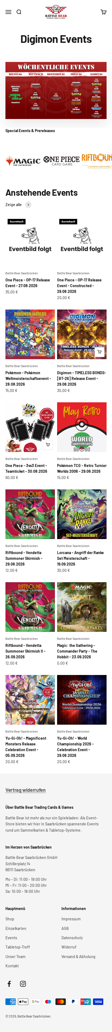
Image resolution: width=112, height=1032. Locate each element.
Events (11, 937)
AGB (65, 928)
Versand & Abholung (78, 956)
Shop (9, 919)
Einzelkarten (15, 928)
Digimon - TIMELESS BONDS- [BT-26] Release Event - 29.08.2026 (81, 378)
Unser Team (15, 956)
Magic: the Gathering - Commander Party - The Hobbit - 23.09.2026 (77, 651)
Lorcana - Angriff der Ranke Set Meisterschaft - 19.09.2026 (80, 558)
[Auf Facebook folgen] (9, 984)
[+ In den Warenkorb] (99, 352)
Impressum (71, 919)
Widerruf (68, 947)
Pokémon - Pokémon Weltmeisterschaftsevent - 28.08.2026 (28, 378)
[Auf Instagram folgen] (23, 984)
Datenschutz (72, 937)
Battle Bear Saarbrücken (21, 273)
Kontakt (12, 965)
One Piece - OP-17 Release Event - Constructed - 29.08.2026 (79, 286)
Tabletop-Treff (17, 947)
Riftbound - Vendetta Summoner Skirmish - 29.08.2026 (23, 558)
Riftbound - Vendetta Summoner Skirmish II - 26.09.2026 (25, 651)
